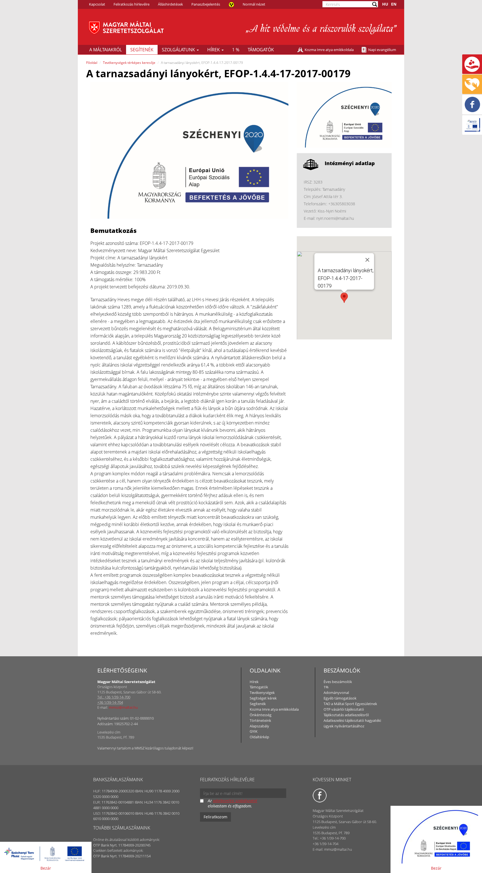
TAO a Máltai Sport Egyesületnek (350, 703)
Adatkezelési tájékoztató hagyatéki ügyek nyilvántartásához (352, 723)
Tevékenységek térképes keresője (129, 62)
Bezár (45, 868)
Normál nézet (254, 4)
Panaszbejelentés (205, 4)
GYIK (253, 731)
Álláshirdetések (170, 4)
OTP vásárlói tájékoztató (344, 709)
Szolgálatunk (179, 50)
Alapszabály (259, 726)
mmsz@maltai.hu (123, 707)
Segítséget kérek (263, 698)
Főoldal (91, 62)
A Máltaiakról (105, 50)
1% (326, 686)
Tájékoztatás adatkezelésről (346, 714)
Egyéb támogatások (340, 698)
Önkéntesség (260, 714)
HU (385, 4)
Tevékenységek (262, 692)
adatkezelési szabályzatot (235, 800)
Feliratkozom (215, 816)
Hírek (214, 50)
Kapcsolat (97, 4)
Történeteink (260, 720)
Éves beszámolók (338, 681)
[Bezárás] (367, 259)
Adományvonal (336, 692)
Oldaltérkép (259, 736)
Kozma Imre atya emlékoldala (329, 49)
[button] (344, 298)
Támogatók (261, 50)
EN (393, 4)
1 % (235, 50)
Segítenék (141, 50)
